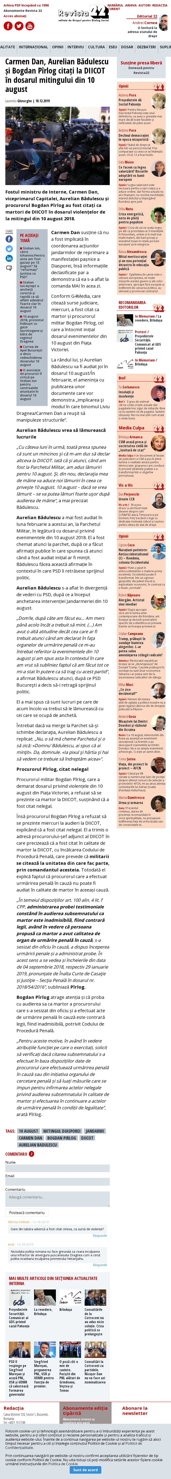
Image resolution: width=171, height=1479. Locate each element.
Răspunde (100, 1235)
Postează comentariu (27, 1212)
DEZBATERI (146, 47)
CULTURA (96, 47)
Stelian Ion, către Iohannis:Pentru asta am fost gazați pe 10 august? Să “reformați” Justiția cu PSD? (32, 262)
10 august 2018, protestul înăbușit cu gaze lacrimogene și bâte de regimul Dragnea (32, 329)
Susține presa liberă (141, 67)
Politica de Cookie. (63, 1463)
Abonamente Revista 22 (23, 10)
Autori (144, 5)
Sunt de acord (85, 1469)
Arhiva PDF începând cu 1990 (26, 5)
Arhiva (131, 5)
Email (9, 1175)
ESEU (113, 47)
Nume (10, 1162)
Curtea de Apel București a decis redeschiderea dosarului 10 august (31, 356)
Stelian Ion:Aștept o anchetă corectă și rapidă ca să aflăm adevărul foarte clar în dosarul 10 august (31, 296)
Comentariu (15, 1189)
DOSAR (127, 47)
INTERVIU (75, 47)
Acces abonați (15, 16)
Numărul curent (115, 7)
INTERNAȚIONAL (33, 47)
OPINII (57, 47)
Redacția (159, 5)
